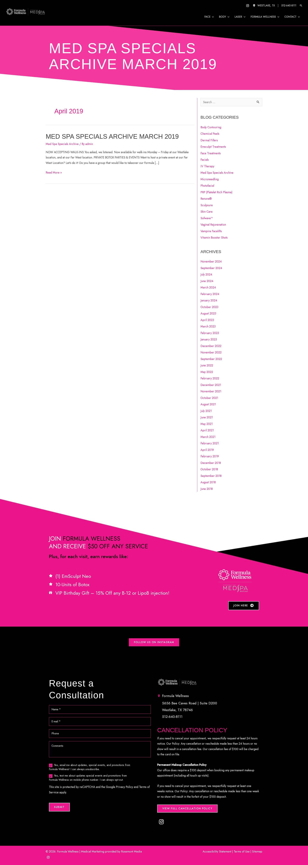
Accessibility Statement (217, 851)
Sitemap (257, 851)
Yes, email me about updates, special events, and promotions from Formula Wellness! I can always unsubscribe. (89, 767)
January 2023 (209, 339)
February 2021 (210, 443)
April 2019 (207, 450)
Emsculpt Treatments (213, 147)
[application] (212, 16)
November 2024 (211, 261)
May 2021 (207, 424)
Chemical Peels (210, 134)
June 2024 (207, 281)
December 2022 (211, 346)
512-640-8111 (288, 5)
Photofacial (207, 186)
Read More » (54, 172)
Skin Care (207, 212)
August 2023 (208, 313)
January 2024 (209, 300)
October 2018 (209, 469)
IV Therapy (207, 166)
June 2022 (207, 365)
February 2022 (210, 378)
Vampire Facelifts (211, 231)
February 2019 (210, 456)
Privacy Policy (124, 787)
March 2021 (208, 437)
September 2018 (211, 476)
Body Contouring (211, 127)
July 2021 (206, 411)
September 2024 (211, 268)
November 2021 (211, 391)
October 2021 (209, 398)
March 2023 (208, 326)
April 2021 (207, 430)
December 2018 (211, 463)
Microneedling (210, 179)
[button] (300, 5)
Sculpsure (207, 205)
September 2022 (211, 359)
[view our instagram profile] (247, 5)
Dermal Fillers (209, 140)
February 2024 (210, 294)
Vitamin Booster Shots (214, 238)
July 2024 (206, 274)
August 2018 (208, 482)
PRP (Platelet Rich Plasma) (216, 192)
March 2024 (208, 287)
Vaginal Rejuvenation (213, 225)
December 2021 (211, 385)
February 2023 (210, 333)
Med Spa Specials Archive (62, 144)
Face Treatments (211, 153)
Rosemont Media (131, 851)
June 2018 (207, 489)
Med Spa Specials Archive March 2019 (112, 136)
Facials (205, 160)
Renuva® (206, 199)
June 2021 (207, 417)
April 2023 (207, 320)
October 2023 (209, 307)
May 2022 (207, 372)
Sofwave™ (207, 218)
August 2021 (208, 404)
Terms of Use (242, 851)
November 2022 (211, 352)
